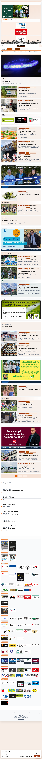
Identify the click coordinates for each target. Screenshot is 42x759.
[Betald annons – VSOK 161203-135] (20, 670)
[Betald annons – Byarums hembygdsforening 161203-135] (27, 690)
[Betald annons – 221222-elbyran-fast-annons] (27, 590)
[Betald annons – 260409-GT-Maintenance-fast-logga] (35, 575)
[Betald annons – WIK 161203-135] (4, 675)
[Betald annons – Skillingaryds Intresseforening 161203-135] (34, 120)
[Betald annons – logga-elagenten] (21, 32)
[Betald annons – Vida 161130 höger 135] (4, 651)
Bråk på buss (5, 483)
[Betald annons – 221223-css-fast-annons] (11, 584)
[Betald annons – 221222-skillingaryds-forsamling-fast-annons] (35, 624)
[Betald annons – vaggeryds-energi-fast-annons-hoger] (21, 120)
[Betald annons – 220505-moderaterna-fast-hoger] (4, 660)
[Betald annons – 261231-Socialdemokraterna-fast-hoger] (35, 660)
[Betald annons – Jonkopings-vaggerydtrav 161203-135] (12, 670)
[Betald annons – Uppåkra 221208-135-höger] (35, 645)
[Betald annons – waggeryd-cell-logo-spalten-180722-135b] (19, 651)
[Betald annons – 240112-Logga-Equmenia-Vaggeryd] (27, 625)
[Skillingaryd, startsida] (21, 46)
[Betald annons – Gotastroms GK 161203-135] (19, 675)
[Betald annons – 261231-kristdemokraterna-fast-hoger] (12, 660)
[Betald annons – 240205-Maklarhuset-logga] (12, 618)
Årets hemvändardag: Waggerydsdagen (10, 500)
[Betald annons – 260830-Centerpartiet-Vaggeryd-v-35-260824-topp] (21, 11)
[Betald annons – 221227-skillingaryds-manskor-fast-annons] (4, 682)
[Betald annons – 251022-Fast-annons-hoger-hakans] (12, 590)
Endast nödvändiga (29, 756)
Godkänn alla (37, 756)
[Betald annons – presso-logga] (12, 646)
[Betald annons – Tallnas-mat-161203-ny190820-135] (27, 567)
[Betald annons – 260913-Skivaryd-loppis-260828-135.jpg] (12, 546)
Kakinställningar (21, 719)
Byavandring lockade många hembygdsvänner (11, 511)
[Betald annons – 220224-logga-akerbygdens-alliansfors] (11, 630)
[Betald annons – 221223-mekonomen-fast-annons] (4, 638)
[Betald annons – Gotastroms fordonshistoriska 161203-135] (34, 690)
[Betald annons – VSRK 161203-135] (4, 670)
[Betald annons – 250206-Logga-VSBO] (35, 618)
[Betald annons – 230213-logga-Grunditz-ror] (12, 575)
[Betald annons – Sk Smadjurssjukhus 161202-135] (4, 590)
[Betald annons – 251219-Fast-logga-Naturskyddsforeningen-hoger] (8, 120)
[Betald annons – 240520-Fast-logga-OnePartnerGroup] (4, 618)
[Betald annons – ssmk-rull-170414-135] (34, 675)
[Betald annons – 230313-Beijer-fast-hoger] (4, 596)
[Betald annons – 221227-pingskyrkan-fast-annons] (34, 631)
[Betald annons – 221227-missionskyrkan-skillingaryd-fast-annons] (19, 630)
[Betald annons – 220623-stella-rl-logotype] (27, 618)
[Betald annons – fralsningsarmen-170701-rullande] (27, 631)
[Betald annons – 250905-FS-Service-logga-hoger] (34, 584)
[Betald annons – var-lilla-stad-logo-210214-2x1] (12, 597)
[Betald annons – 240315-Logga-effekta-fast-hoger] (4, 584)
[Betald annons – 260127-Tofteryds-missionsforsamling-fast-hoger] (12, 625)
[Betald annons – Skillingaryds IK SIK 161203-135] (35, 670)
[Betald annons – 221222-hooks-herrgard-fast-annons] (20, 567)
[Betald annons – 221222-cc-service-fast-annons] (20, 638)
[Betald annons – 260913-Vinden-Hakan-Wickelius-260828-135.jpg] (4, 546)
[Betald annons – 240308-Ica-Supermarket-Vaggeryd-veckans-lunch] (35, 567)
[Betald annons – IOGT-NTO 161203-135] (35, 683)
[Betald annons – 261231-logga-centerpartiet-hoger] (27, 660)
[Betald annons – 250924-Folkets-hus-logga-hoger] (4, 611)
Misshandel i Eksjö (6, 518)
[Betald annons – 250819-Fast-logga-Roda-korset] (20, 596)
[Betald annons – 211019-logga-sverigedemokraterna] (20, 659)
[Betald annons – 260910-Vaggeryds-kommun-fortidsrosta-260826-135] (4, 557)
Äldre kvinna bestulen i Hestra (8, 507)
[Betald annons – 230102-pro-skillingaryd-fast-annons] (27, 696)
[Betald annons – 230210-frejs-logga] (12, 610)
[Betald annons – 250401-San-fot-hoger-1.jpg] (27, 585)
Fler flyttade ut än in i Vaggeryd (8, 497)
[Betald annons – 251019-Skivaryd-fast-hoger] (12, 696)
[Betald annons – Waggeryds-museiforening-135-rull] (19, 690)
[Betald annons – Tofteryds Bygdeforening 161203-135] (12, 683)
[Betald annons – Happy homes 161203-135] (4, 603)
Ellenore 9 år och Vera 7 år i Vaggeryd (9, 528)
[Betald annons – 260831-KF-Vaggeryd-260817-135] (12, 557)
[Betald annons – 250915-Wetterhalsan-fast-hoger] (21, 25)
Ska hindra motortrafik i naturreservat (10, 487)
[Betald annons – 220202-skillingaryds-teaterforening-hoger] (20, 684)
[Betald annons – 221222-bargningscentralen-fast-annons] (12, 638)
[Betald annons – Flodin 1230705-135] (20, 618)
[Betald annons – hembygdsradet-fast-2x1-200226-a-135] (27, 683)
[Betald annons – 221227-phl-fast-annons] (4, 574)
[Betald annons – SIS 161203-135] (27, 669)
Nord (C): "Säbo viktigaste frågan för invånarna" (11, 514)
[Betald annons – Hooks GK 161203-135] (11, 675)
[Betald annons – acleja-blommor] (35, 597)
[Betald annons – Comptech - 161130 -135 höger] (27, 651)
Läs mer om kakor (5, 756)
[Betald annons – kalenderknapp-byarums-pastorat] (4, 625)
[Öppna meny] (40, 45)
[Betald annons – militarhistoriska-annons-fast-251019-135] (11, 690)
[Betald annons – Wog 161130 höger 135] (11, 651)
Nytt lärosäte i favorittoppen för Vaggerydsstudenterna (13, 525)
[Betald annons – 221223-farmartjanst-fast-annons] (19, 590)
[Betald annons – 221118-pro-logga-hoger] (4, 696)
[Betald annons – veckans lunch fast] (12, 566)
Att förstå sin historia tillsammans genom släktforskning (13, 490)
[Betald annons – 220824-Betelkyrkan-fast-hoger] (20, 625)
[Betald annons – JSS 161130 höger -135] (20, 645)
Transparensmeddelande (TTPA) (7, 20)
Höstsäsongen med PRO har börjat (9, 521)
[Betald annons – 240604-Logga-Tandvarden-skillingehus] (27, 573)
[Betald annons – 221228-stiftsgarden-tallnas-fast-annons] (21, 39)
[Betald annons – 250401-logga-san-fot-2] (20, 577)
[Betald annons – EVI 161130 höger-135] (4, 645)
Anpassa (22, 756)
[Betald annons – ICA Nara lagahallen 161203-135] (4, 567)
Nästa (25, 476)
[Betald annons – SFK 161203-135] (27, 675)
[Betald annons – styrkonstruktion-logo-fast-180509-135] (27, 645)
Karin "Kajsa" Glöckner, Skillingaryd (9, 504)
